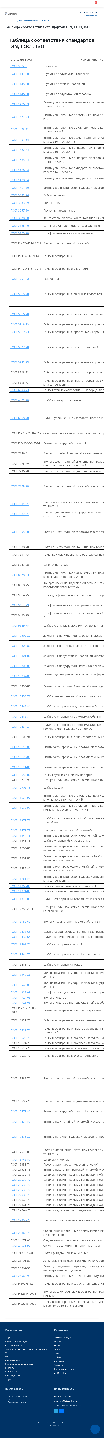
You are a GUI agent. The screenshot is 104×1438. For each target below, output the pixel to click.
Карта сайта (11, 1371)
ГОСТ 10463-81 (20, 716)
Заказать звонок (90, 15)
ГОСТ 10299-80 (20, 635)
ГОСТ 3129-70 (19, 233)
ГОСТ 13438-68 (20, 932)
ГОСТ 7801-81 (19, 504)
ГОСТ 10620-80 (20, 757)
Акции (8, 1337)
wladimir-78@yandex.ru (65, 1401)
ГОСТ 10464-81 (20, 726)
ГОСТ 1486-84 (19, 170)
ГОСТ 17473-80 (20, 1111)
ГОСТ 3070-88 (19, 218)
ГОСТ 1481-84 (19, 139)
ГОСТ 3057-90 (19, 210)
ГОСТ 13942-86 (20, 974)
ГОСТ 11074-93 (20, 797)
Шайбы (57, 1357)
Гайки (56, 1353)
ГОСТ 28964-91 (20, 1276)
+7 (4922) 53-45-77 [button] (64, 1396)
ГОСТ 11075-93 (20, 808)
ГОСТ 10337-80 (20, 676)
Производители (12, 1375)
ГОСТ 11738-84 (20, 878)
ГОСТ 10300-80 (20, 646)
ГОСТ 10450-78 (20, 696)
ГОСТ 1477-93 (19, 117)
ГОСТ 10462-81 (20, 706)
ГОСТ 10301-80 (20, 656)
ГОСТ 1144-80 (19, 74)
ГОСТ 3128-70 (19, 226)
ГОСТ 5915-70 (19, 294)
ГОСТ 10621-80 (20, 767)
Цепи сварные (61, 1372)
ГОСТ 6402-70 (19, 400)
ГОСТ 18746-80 (20, 1159)
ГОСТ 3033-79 (19, 203)
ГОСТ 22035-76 (20, 1190)
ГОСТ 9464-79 (19, 605)
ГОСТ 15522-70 (20, 1030)
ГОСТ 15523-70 (20, 1038)
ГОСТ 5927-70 (19, 347)
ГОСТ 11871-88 (20, 891)
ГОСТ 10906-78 (20, 787)
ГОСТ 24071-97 (20, 1245)
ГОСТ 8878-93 (19, 575)
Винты (57, 1349)
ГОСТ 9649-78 (19, 625)
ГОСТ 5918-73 (19, 324)
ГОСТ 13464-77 (20, 954)
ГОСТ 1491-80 (19, 188)
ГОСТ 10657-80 (20, 775)
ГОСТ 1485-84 (19, 160)
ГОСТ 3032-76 (19, 195)
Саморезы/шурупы (63, 1337)
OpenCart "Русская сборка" (57, 1423)
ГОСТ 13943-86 (20, 985)
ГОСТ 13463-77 (20, 944)
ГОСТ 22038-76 (20, 1195)
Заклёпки (58, 1365)
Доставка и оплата (14, 1360)
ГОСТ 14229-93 (20, 992)
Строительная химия (64, 1369)
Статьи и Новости (13, 1345)
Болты (57, 1345)
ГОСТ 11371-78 (20, 820)
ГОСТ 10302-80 (20, 666)
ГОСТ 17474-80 (20, 1121)
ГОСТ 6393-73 (19, 390)
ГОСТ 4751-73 (19, 279)
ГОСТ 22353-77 (20, 1220)
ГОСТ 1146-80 (19, 94)
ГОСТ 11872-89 (20, 899)
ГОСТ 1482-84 (19, 150)
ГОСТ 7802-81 (19, 514)
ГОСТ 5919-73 (19, 332)
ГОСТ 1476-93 (19, 104)
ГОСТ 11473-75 (20, 830)
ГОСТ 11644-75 (20, 835)
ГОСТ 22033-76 (20, 1180)
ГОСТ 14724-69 (20, 997)
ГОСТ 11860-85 (20, 886)
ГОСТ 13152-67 (20, 921)
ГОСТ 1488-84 (19, 180)
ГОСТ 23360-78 (20, 1233)
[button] (43, 3)
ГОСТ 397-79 (18, 66)
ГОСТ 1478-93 (19, 129)
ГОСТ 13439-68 (20, 937)
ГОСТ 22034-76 (20, 1185)
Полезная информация (16, 1341)
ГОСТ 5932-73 (19, 362)
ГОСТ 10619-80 (20, 747)
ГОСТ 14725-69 (20, 1002)
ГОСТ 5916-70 (19, 314)
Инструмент (59, 1361)
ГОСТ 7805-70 (19, 532)
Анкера (57, 1341)
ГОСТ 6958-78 (19, 418)
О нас (8, 1356)
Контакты (9, 1368)
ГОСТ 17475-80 (20, 1136)
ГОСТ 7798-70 (19, 486)
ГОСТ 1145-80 (19, 84)
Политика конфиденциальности (20, 1364)
